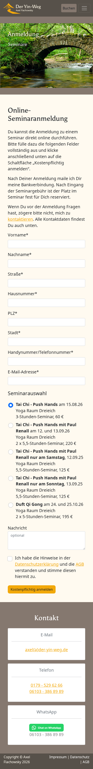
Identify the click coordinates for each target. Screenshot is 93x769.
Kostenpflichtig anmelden (32, 589)
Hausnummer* (22, 294)
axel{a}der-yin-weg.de (46, 649)
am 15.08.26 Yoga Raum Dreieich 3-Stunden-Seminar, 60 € (49, 410)
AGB (80, 564)
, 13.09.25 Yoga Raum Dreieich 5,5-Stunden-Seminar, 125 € (49, 487)
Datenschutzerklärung (37, 564)
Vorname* (18, 235)
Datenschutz (79, 757)
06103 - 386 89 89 (46, 691)
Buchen (69, 8)
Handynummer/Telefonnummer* (40, 352)
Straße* (15, 274)
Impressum (58, 757)
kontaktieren (20, 219)
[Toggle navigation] (84, 8)
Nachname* (20, 254)
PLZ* (12, 313)
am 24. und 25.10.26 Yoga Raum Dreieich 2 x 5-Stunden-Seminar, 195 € (49, 510)
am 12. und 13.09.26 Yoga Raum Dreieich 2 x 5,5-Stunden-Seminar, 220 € (46, 434)
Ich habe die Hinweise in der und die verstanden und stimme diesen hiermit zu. (49, 567)
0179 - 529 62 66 (47, 685)
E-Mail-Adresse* (23, 372)
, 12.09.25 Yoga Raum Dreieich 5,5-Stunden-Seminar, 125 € (49, 460)
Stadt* (14, 333)
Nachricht (17, 528)
